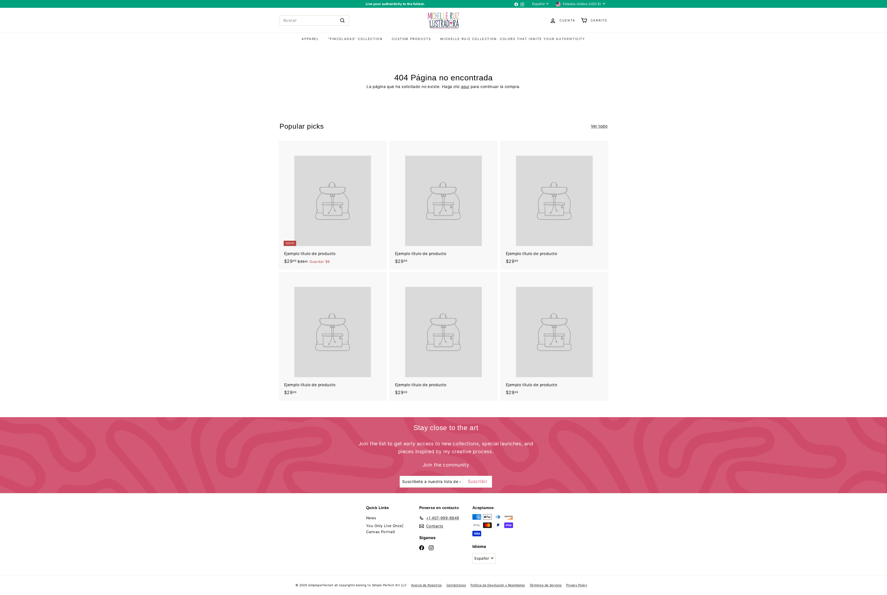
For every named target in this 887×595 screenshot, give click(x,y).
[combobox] (314, 20)
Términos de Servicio (546, 585)
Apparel (310, 39)
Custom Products (411, 39)
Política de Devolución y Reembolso (498, 585)
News (371, 518)
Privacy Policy (576, 585)
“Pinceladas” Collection (355, 39)
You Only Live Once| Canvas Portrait (384, 528)
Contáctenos (456, 585)
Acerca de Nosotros (426, 585)
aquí (465, 86)
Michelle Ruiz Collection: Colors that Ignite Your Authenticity (512, 39)
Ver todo (599, 126)
